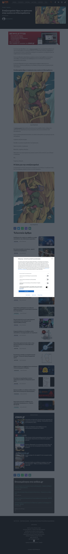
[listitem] (34, 273)
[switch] (47, 276)
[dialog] (34, 277)
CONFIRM (26, 291)
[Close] (52, 259)
